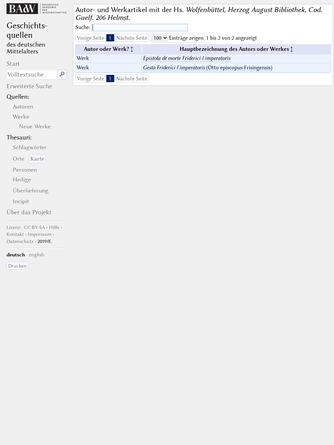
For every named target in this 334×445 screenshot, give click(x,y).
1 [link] (110, 38)
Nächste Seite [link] (131, 38)
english (36, 255)
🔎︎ (62, 74)
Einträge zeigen (186, 38)
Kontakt (15, 234)
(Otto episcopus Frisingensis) (207, 68)
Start (13, 63)
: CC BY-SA (26, 227)
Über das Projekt (29, 212)
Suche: (83, 27)
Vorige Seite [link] (90, 38)
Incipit (21, 201)
